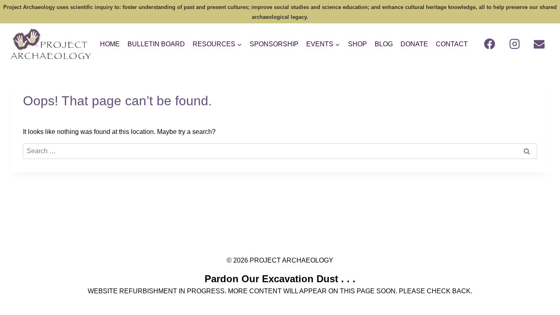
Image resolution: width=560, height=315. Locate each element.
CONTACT (452, 44)
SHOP (357, 44)
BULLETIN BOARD (156, 44)
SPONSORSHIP (274, 44)
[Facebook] (490, 44)
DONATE (414, 44)
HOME (110, 44)
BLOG (384, 44)
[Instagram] (515, 44)
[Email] (539, 44)
